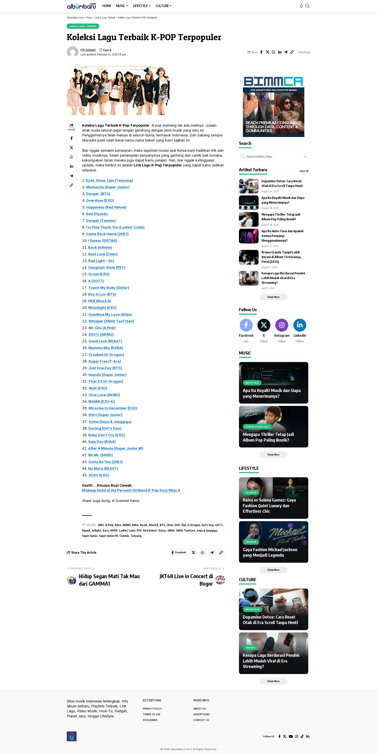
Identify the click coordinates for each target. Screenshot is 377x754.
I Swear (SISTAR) (102, 241)
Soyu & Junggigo (207, 530)
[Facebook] (246, 331)
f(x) (183, 525)
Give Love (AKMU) (104, 395)
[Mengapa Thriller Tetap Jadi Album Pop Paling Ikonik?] (249, 219)
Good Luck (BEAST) (105, 341)
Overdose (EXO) (100, 200)
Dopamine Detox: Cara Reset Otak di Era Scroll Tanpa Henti (270, 619)
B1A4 (135, 525)
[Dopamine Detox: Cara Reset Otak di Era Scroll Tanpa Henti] (249, 186)
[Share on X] (267, 52)
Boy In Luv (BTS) (102, 294)
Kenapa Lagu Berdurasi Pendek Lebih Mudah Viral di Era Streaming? (283, 278)
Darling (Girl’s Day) (104, 428)
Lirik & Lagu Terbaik (83, 26)
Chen (170, 525)
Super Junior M (108, 535)
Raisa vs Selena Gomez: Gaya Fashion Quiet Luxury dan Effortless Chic (269, 505)
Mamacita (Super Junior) (108, 187)
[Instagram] (281, 331)
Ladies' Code (127, 530)
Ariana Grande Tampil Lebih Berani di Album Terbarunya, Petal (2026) (281, 257)
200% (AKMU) (101, 334)
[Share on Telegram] (285, 52)
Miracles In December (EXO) (113, 408)
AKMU (127, 525)
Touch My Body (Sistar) (108, 288)
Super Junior (90, 535)
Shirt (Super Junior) (105, 415)
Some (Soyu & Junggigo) (110, 422)
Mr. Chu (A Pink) (102, 328)
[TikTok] (302, 736)
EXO (177, 525)
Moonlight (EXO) (102, 308)
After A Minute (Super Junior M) (115, 448)
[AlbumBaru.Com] (81, 6)
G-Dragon (194, 525)
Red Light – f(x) (101, 261)
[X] (263, 331)
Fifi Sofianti (88, 50)
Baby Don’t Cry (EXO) (106, 435)
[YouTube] (291, 736)
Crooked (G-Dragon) (106, 355)
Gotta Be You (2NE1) (105, 462)
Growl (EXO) (98, 274)
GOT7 (219, 525)
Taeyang (135, 535)
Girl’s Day (207, 525)
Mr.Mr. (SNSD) (100, 455)
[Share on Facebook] (261, 52)
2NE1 (101, 525)
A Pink (109, 525)
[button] (307, 6)
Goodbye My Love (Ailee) (110, 314)
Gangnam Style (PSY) (106, 267)
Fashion (251, 492)
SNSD (171, 530)
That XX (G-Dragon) (105, 381)
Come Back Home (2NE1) (107, 234)
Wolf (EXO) (98, 388)
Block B (153, 525)
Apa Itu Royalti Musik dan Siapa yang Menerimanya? (272, 393)
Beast (143, 525)
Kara (106, 530)
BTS (162, 525)
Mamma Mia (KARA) (105, 348)
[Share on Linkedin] (279, 52)
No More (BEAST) (103, 468)
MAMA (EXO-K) (101, 401)
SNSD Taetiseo (185, 530)
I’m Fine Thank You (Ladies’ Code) (115, 227)
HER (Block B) (99, 301)
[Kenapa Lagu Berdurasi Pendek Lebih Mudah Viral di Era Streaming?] (249, 278)
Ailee (118, 525)
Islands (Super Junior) (107, 375)
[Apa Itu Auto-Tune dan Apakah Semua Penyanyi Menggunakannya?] (249, 236)
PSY (139, 530)
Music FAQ (252, 382)
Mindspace (253, 609)
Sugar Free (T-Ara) (104, 361)
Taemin (124, 535)
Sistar (162, 530)
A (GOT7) (96, 281)
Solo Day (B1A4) (102, 442)
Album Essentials (257, 426)
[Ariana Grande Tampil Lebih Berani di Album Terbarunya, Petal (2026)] (249, 257)
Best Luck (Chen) (103, 254)
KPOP (114, 530)
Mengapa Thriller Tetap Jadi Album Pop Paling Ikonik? (268, 437)
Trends (251, 647)
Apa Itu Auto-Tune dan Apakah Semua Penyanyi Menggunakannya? (283, 235)
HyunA (86, 530)
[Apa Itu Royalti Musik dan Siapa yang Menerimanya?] (249, 202)
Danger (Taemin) (101, 221)
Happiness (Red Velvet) (106, 207)
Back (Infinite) (100, 247)
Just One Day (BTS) (105, 368)
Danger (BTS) (98, 194)
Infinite (96, 530)
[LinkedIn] (299, 331)
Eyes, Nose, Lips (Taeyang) (109, 180)
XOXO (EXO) (98, 475)
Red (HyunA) (97, 214)
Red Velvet (150, 530)
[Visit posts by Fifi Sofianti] (73, 52)
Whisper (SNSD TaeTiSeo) (111, 321)
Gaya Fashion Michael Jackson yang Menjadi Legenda (270, 552)
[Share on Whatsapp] (273, 52)
